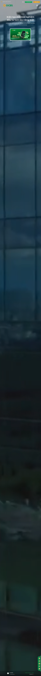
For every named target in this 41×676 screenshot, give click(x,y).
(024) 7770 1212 (8, 1)
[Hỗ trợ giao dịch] (39, 666)
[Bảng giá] (39, 661)
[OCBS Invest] (39, 663)
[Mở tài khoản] (39, 658)
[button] (12, 41)
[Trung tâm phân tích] (39, 669)
